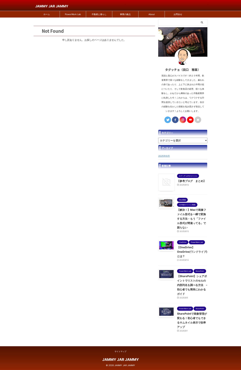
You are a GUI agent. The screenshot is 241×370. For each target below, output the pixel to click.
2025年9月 (164, 156)
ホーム (46, 14)
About (152, 14)
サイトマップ (120, 351)
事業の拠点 (125, 14)
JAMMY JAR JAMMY (51, 6)
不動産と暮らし (99, 14)
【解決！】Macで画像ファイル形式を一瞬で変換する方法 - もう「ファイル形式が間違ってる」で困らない (191, 218)
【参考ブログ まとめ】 (191, 181)
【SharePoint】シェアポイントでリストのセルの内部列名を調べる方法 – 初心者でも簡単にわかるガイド (192, 284)
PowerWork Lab (73, 14)
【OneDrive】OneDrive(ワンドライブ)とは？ (192, 252)
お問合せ (178, 14)
